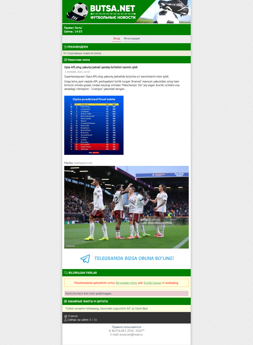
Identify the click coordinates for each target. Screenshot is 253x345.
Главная (72, 316)
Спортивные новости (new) (84, 53)
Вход (116, 38)
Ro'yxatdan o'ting (126, 283)
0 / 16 (93, 320)
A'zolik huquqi (152, 283)
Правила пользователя (126, 327)
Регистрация (132, 38)
